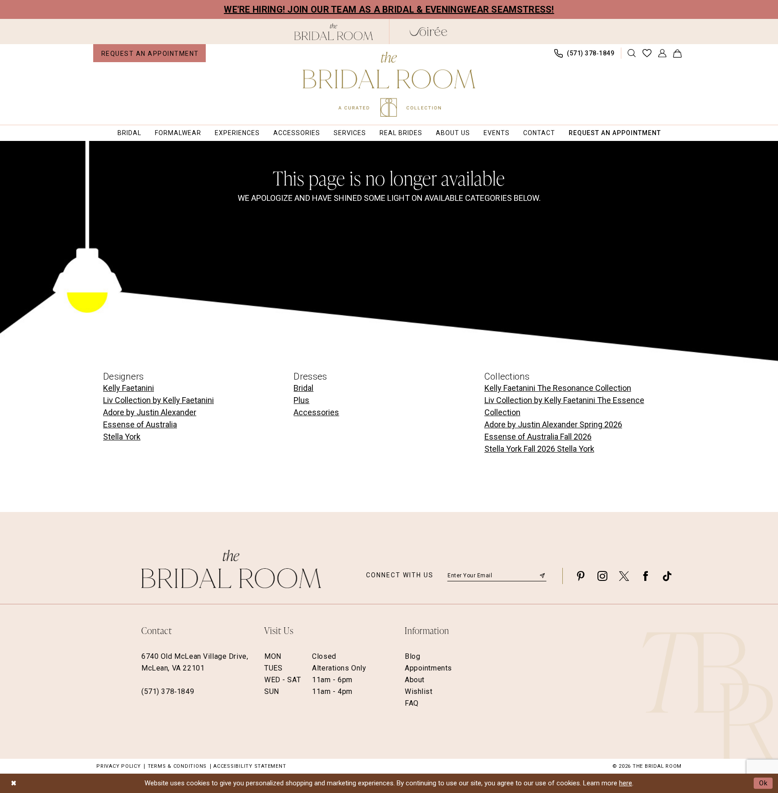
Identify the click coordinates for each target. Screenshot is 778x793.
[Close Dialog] (13, 783)
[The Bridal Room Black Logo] (333, 31)
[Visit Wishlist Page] (647, 53)
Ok (763, 783)
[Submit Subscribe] (542, 575)
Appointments (428, 668)
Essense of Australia (140, 424)
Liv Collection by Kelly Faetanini (158, 400)
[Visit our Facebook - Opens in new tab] (645, 575)
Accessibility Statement (249, 766)
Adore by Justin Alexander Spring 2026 (553, 424)
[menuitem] (149, 53)
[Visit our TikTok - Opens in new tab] (667, 575)
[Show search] (631, 53)
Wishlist (419, 691)
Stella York (121, 436)
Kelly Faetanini (128, 388)
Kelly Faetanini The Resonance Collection (557, 388)
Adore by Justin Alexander (149, 412)
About (415, 679)
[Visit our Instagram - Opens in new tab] (602, 575)
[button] (662, 53)
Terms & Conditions (177, 766)
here (625, 783)
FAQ (412, 703)
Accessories (316, 412)
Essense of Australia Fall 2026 (538, 436)
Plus (301, 400)
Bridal (303, 388)
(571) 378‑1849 (167, 691)
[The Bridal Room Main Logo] (389, 84)
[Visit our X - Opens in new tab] (624, 575)
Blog (412, 656)
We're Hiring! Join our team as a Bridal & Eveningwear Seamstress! (389, 9)
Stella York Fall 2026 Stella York (539, 448)
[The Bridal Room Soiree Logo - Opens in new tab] (428, 31)
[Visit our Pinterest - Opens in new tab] (580, 575)
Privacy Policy (118, 766)
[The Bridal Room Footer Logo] (231, 569)
